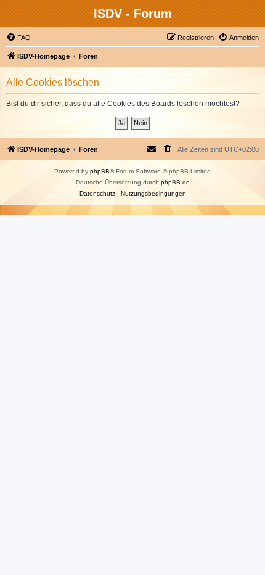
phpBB (100, 171)
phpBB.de (175, 182)
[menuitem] (18, 37)
